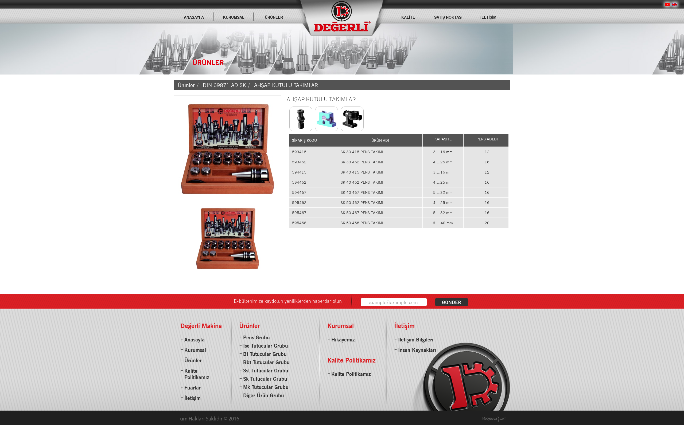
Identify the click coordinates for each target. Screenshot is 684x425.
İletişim (192, 398)
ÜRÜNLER (274, 17)
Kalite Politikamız (196, 374)
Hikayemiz (343, 339)
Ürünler (186, 85)
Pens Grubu (256, 337)
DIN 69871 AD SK (224, 85)
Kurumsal (195, 350)
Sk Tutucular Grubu (265, 379)
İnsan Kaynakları (417, 350)
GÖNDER (451, 302)
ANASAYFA (194, 17)
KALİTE (408, 17)
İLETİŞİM (488, 17)
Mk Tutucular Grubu (266, 387)
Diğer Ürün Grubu (263, 395)
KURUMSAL (233, 17)
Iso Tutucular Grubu (265, 346)
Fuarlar (192, 387)
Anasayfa (194, 339)
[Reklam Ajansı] (494, 419)
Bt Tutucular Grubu (265, 354)
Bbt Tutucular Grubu (266, 362)
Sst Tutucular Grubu (265, 370)
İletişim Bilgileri (415, 339)
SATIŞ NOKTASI (448, 17)
